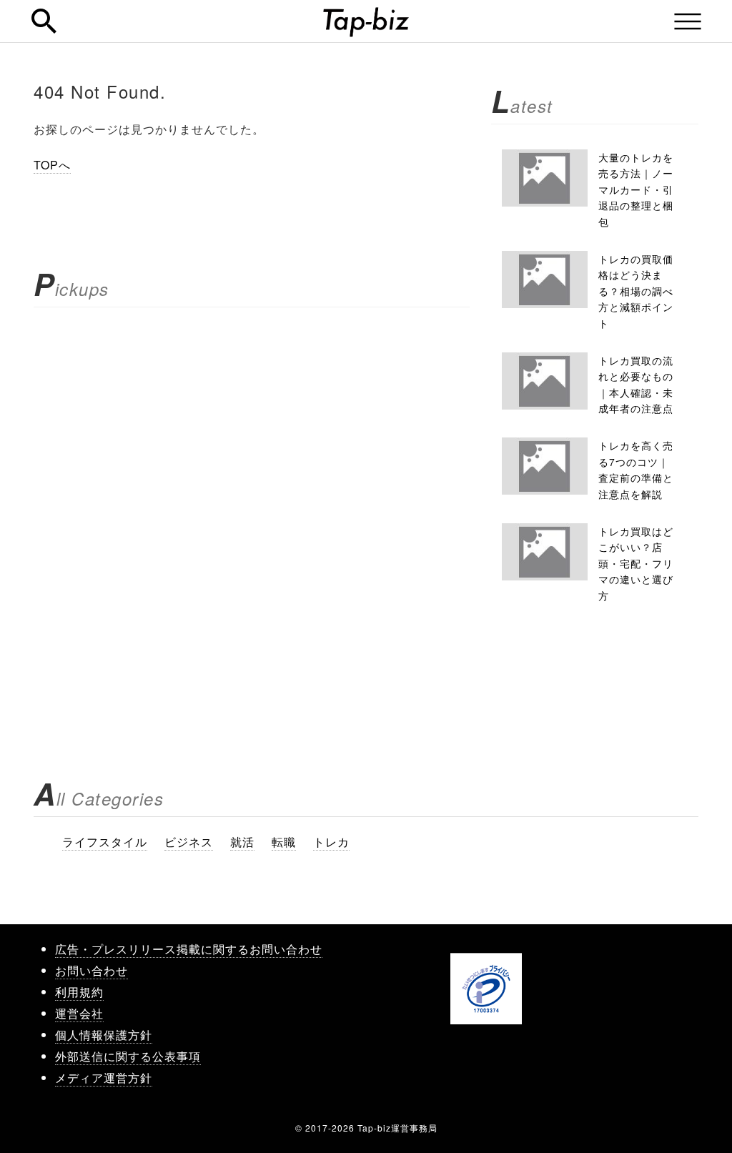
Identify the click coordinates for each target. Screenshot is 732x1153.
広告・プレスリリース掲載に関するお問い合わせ (188, 949)
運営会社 (79, 1013)
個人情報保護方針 (103, 1034)
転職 (284, 841)
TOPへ (52, 165)
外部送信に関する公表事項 (128, 1056)
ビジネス (188, 841)
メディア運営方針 (103, 1077)
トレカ (331, 841)
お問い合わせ (91, 970)
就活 (242, 841)
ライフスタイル (104, 841)
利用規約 (79, 992)
